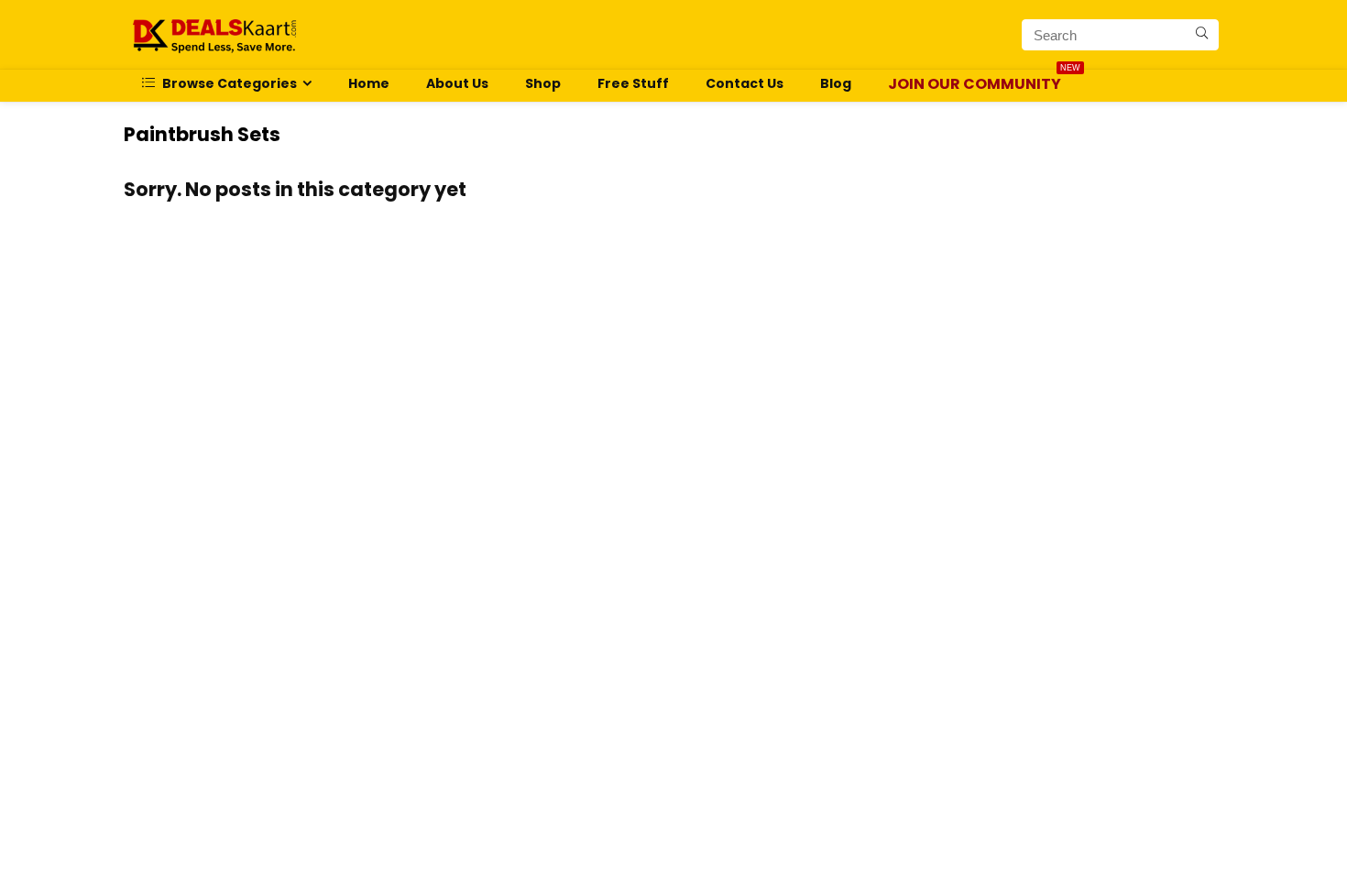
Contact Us (744, 83)
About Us (457, 83)
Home (368, 83)
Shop (543, 83)
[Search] (1202, 34)
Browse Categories (228, 83)
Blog (835, 83)
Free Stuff (633, 83)
